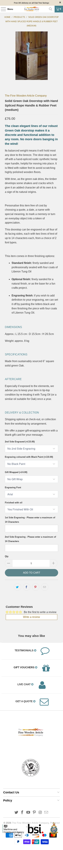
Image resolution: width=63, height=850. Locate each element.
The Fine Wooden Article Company (26, 95)
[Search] (50, 9)
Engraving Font (13, 487)
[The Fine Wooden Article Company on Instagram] (40, 813)
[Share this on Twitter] (17, 587)
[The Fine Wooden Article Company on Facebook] (22, 813)
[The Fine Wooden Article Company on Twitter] (16, 813)
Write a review (31, 617)
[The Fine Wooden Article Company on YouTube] (28, 813)
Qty (6, 556)
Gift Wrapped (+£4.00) (16, 472)
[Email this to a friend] (44, 587)
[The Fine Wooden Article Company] (31, 9)
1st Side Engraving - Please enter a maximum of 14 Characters (30, 519)
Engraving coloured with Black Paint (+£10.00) (29, 457)
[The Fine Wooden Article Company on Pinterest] (34, 813)
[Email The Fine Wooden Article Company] (46, 813)
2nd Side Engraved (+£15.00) (20, 441)
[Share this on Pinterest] (35, 587)
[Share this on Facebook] (26, 587)
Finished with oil (13, 502)
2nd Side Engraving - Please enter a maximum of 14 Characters (30, 539)
